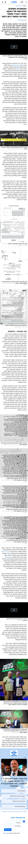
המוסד (18, 69)
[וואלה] (14, 2)
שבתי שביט (8, 557)
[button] (21, 2)
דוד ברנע (21, 811)
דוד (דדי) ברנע (6, 551)
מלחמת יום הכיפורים (17, 65)
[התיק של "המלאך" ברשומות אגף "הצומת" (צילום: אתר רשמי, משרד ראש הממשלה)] (14, 225)
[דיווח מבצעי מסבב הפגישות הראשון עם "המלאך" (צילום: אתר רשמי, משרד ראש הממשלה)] (14, 308)
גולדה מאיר (4, 811)
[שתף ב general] (2, 2)
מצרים (13, 811)
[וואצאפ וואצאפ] (5, 2)
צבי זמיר (17, 811)
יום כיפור (9, 811)
